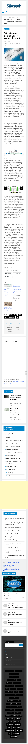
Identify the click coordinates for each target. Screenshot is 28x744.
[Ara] (21, 645)
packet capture (10, 718)
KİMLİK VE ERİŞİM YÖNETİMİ (13, 446)
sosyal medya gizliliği (10, 730)
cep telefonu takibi (11, 680)
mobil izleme (10, 712)
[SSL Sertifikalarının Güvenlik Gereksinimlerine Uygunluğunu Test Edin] (18, 292)
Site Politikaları (9, 661)
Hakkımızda (9, 652)
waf (9, 733)
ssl (17, 317)
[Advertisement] (14, 495)
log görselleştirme (10, 706)
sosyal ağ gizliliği (16, 727)
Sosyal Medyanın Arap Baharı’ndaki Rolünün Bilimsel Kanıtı (15, 607)
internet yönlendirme (12, 700)
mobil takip (17, 712)
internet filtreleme (18, 694)
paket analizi (18, 718)
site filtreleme (17, 724)
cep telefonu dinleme (14, 674)
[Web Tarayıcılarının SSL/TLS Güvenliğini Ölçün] (8, 286)
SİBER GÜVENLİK (9, 434)
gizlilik (7, 689)
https (20, 314)
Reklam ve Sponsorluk (11, 658)
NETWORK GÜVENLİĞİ (12, 449)
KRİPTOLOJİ (10, 473)
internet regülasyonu (14, 697)
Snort (9, 727)
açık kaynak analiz (9, 671)
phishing (10, 721)
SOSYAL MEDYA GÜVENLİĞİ (13, 459)
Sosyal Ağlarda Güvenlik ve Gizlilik (13, 531)
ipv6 (8, 703)
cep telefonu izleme (14, 677)
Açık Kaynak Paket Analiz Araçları (13, 527)
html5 (16, 692)
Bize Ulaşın (8, 655)
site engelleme (10, 724)
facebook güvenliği (9, 686)
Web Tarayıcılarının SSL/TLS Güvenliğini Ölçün (7, 292)
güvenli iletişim (13, 314)
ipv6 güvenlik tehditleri (15, 703)
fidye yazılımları (19, 686)
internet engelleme (9, 694)
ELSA (19, 680)
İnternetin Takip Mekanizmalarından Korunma (8, 308)
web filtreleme (14, 736)
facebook (9, 683)
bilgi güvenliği (19, 671)
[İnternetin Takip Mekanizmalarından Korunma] (8, 304)
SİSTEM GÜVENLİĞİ (11, 456)
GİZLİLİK (8, 437)
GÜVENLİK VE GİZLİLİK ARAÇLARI (14, 440)
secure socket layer (9, 317)
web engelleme (16, 733)
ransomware (16, 721)
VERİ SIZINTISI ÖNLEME (13, 476)
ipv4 (19, 700)
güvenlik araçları (9, 692)
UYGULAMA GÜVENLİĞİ (12, 466)
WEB (9, 620)
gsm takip (20, 689)
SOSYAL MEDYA (11, 603)
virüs (21, 730)
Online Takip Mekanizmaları (11, 537)
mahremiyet (18, 706)
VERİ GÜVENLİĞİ (10, 470)
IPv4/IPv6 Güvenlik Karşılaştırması (13, 540)
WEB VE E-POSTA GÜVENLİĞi (14, 452)
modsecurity (8, 715)
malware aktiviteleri (9, 709)
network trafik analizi (17, 715)
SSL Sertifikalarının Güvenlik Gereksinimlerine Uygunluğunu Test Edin (16, 412)
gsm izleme (13, 689)
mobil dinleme (19, 709)
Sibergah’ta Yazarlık (10, 664)
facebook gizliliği (17, 683)
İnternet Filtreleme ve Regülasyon (13, 548)
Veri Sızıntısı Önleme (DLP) (11, 534)
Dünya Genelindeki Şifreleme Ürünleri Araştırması (15, 397)
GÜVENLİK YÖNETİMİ (11, 443)
